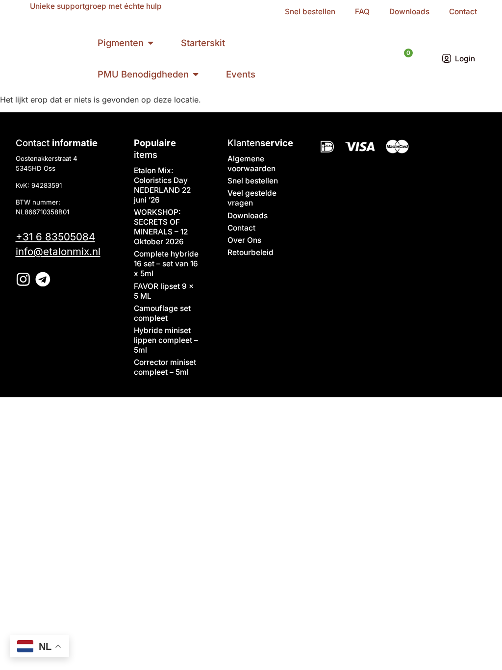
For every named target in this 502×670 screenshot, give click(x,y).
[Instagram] (23, 279)
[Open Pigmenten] (150, 43)
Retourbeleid (250, 252)
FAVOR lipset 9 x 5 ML (164, 291)
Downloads (409, 11)
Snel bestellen (310, 11)
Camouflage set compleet (162, 313)
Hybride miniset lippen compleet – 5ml (166, 340)
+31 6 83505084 (55, 237)
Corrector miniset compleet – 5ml (165, 367)
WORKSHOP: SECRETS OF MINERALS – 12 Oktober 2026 (161, 226)
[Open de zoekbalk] (385, 58)
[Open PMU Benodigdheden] (195, 74)
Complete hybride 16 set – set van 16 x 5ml (166, 263)
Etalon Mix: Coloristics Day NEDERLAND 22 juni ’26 (162, 185)
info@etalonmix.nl (58, 251)
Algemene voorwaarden (251, 163)
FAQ (362, 11)
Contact (463, 11)
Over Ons (244, 240)
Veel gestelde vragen (251, 197)
